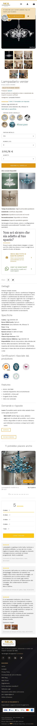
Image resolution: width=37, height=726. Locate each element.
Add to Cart (28, 481)
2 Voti (10, 101)
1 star (6, 529)
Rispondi (6, 430)
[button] (9, 494)
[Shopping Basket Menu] (34, 4)
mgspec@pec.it (9, 694)
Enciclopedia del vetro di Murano (11, 675)
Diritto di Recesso (7, 697)
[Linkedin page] (15, 658)
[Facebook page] (3, 658)
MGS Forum (5, 680)
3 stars (6, 519)
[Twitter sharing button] (13, 280)
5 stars (6, 510)
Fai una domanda (8, 437)
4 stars (6, 515)
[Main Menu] (21, 4)
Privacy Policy (6, 672)
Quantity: (6, 155)
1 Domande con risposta (21, 101)
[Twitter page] (21, 658)
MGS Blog (4, 677)
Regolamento (6, 683)
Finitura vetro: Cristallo (11, 113)
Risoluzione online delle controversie (13, 692)
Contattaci (20, 653)
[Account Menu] (27, 4)
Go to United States (16, 16)
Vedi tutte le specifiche (8, 109)
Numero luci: (7, 141)
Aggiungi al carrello (18, 165)
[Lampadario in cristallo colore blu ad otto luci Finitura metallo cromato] (27, 181)
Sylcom (10, 90)
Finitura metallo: (8, 132)
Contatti (4, 669)
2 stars (6, 524)
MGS (32, 723)
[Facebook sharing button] (8, 280)
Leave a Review (18, 535)
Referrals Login (6, 689)
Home (3, 666)
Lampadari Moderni (14, 97)
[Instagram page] (9, 658)
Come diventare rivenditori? (10, 686)
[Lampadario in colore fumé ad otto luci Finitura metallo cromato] (9, 198)
